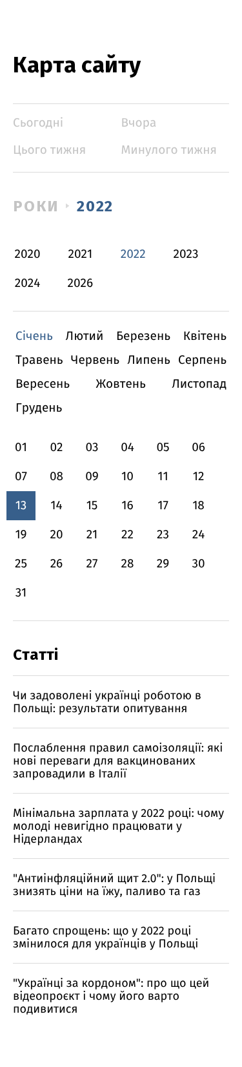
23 (163, 534)
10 (127, 476)
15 (92, 505)
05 (162, 447)
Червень (95, 360)
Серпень (202, 360)
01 (21, 447)
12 (199, 476)
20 (56, 534)
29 (163, 563)
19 (20, 534)
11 (162, 476)
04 (127, 447)
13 (21, 505)
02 (56, 447)
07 (21, 476)
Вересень (42, 384)
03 (91, 447)
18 (198, 505)
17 (162, 505)
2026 (81, 283)
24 (198, 534)
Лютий (85, 336)
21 (92, 534)
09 (92, 476)
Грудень (38, 408)
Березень (143, 336)
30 (198, 563)
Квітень (205, 336)
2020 (28, 254)
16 (127, 505)
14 (56, 505)
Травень (39, 360)
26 (56, 563)
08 (56, 476)
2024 (28, 283)
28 (127, 563)
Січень (34, 336)
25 (21, 563)
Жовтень (120, 384)
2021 (80, 254)
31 (21, 593)
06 (198, 447)
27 (92, 563)
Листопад (199, 384)
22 (127, 534)
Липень (148, 360)
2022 (95, 206)
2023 (186, 254)
